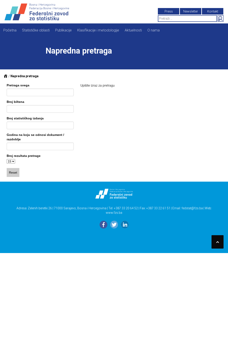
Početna (9, 30)
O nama (153, 30)
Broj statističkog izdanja (25, 118)
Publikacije (63, 30)
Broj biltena (15, 102)
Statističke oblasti (36, 30)
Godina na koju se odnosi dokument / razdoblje (35, 137)
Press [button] (169, 11)
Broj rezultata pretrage (24, 156)
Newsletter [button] (190, 11)
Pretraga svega (18, 85)
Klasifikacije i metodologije (98, 30)
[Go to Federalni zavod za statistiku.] (5, 76)
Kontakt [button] (212, 11)
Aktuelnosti (133, 30)
